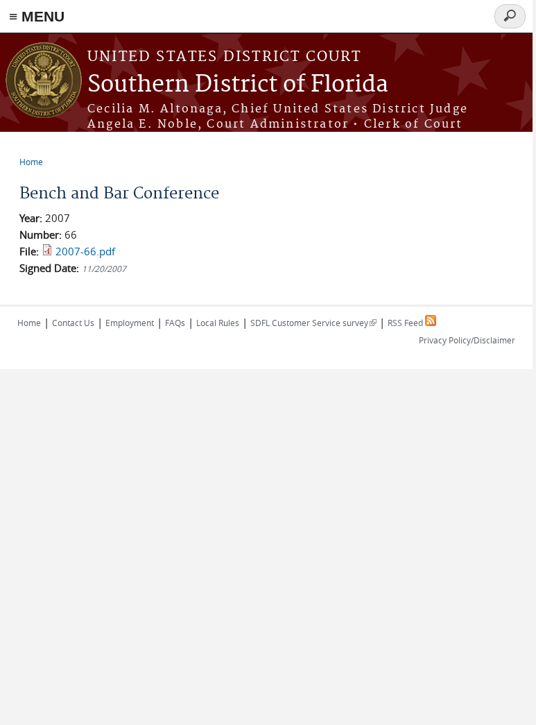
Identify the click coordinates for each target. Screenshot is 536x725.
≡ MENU (36, 16)
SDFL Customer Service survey (313, 322)
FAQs (175, 322)
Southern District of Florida (237, 85)
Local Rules (217, 322)
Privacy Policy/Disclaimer (467, 340)
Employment (129, 322)
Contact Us (73, 322)
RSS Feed (406, 322)
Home (31, 161)
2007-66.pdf (85, 251)
